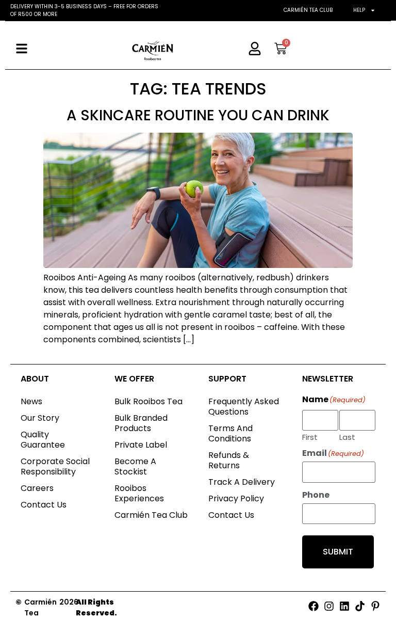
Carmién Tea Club (308, 10)
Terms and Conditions (230, 433)
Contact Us (44, 505)
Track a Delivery (241, 482)
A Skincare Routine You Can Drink (198, 115)
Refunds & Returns (228, 460)
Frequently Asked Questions (243, 406)
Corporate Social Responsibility (55, 466)
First (310, 436)
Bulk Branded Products (141, 423)
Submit (338, 552)
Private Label (140, 445)
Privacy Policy (236, 498)
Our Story (40, 418)
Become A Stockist (135, 466)
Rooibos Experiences (139, 493)
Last (347, 436)
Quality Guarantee (43, 440)
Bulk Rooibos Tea (148, 401)
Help (359, 10)
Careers (37, 488)
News (31, 401)
